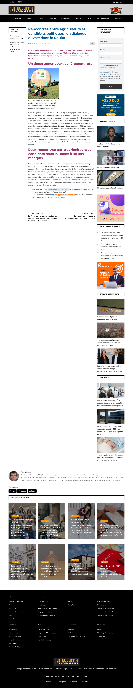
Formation (12, 643)
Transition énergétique (76, 636)
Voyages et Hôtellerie (46, 612)
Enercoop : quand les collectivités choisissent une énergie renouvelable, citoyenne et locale (109, 369)
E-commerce (13, 633)
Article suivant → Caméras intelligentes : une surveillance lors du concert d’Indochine (80, 216)
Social (70, 597)
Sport (11, 615)
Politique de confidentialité (26, 669)
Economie (78, 19)
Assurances (13, 629)
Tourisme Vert (102, 619)
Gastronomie (43, 601)
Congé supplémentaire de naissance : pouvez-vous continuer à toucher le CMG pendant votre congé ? (110, 457)
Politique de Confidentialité (108, 74)
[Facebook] (100, 2)
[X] (106, 2)
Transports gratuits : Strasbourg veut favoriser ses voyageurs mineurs (112, 255)
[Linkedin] (109, 2)
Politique (12, 605)
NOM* (102, 49)
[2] (110, 208)
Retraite (71, 605)
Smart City (42, 636)
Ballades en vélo (103, 601)
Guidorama (65, 19)
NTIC (90, 19)
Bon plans (42, 597)
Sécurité (12, 619)
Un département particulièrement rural (16, 37)
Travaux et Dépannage (46, 615)
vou (64, 195)
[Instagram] (103, 2)
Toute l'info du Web (16, 601)
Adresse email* (107, 58)
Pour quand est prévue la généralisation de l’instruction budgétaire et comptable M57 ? (112, 237)
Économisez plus (15, 636)
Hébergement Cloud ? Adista (108, 167)
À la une (18, 19)
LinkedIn (32, 491)
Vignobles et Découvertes (48, 608)
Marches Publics (15, 647)
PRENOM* (104, 41)
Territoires (118, 19)
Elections (29, 19)
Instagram (62, 682)
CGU (79, 669)
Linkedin (85, 682)
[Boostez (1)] (110, 275)
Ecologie (71, 629)
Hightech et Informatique (47, 633)
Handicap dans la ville (105, 633)
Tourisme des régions (105, 615)
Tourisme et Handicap (105, 608)
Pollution (71, 633)
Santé (41, 19)
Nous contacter (111, 669)
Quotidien (101, 625)
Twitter (12, 491)
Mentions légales (62, 669)
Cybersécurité (43, 629)
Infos (99, 629)
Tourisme (52, 19)
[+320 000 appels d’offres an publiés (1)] (110, 105)
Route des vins (43, 605)
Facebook (22, 491)
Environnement (103, 19)
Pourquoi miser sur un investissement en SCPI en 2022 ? (111, 247)
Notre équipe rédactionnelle (93, 669)
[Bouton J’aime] (92, 43)
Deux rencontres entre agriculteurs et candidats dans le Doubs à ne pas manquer (17, 47)
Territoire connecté (45, 640)
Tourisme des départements (108, 612)
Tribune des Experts (16, 612)
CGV (73, 669)
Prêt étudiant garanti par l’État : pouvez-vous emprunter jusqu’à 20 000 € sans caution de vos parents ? (110, 403)
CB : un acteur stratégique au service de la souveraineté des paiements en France (108, 343)
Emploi (11, 640)
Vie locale (101, 636)
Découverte (101, 605)
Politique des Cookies (46, 669)
